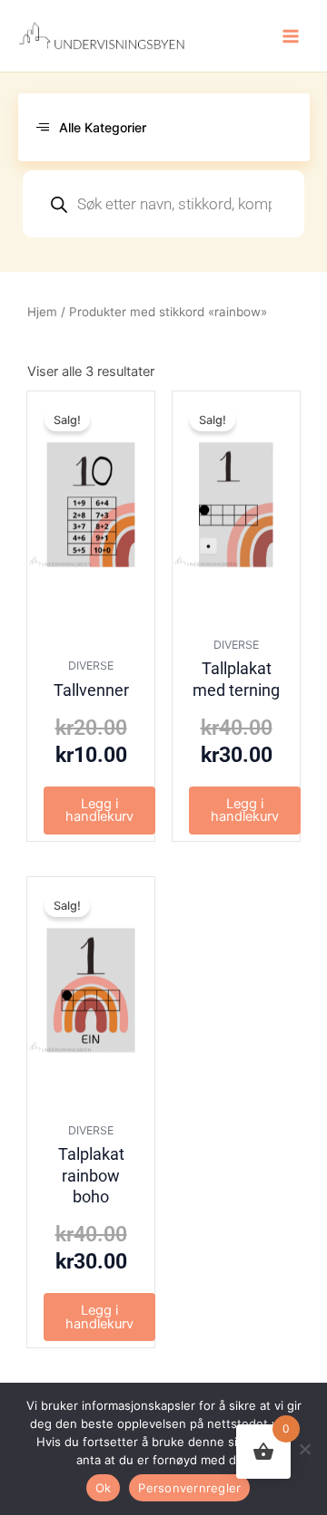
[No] (304, 1449)
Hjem (42, 311)
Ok (103, 1488)
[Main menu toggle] (290, 35)
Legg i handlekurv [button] (99, 810)
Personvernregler (189, 1488)
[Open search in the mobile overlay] (163, 203)
